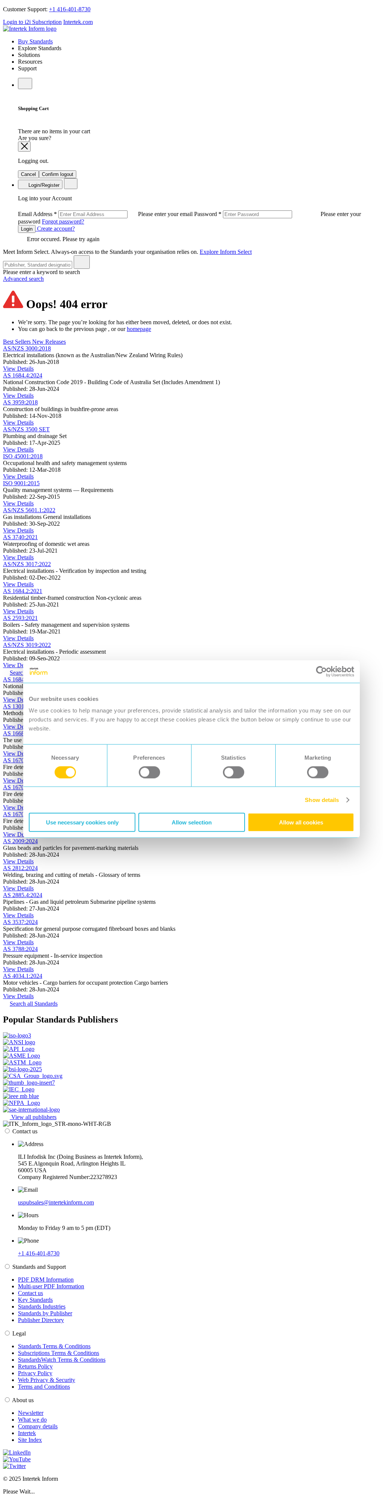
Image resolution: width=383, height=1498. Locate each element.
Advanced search (23, 279)
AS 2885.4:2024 (22, 895)
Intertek (27, 1433)
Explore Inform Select (226, 252)
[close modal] (24, 147)
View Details (18, 368)
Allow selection (192, 822)
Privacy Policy (35, 1373)
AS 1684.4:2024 (22, 375)
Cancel (28, 174)
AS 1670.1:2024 (22, 760)
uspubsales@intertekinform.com (56, 1202)
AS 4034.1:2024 (22, 976)
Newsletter (30, 1413)
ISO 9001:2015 (21, 483)
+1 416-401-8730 (70, 9)
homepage (139, 329)
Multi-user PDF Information (51, 1286)
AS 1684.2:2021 (22, 591)
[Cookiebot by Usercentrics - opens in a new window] (321, 671)
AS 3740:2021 (20, 537)
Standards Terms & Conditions (54, 1346)
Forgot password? (63, 221)
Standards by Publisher (45, 1313)
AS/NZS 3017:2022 (27, 564)
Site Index (30, 1440)
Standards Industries (41, 1306)
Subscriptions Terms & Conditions (58, 1353)
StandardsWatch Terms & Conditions (61, 1359)
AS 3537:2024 (20, 922)
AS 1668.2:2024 (22, 733)
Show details (322, 799)
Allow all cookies (301, 822)
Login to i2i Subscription (32, 22)
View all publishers (33, 1117)
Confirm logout (57, 174)
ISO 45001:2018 (23, 456)
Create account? (55, 228)
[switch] (149, 772)
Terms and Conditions (44, 1386)
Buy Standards (35, 41)
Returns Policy (35, 1366)
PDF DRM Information (46, 1279)
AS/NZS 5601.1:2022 (29, 510)
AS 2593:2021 (20, 618)
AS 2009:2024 (20, 841)
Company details (38, 1426)
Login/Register (43, 185)
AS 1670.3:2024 (22, 787)
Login (27, 229)
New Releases (49, 341)
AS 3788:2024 (20, 949)
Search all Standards (34, 1003)
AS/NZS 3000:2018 (27, 348)
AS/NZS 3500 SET (26, 429)
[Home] (29, 28)
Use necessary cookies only (82, 822)
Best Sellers (17, 341)
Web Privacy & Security (46, 1380)
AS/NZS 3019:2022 (27, 645)
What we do (32, 1419)
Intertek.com (78, 22)
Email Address (106, 214)
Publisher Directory (41, 1320)
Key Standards (35, 1300)
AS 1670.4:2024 (22, 814)
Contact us (30, 1293)
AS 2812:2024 (20, 868)
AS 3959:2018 (20, 402)
